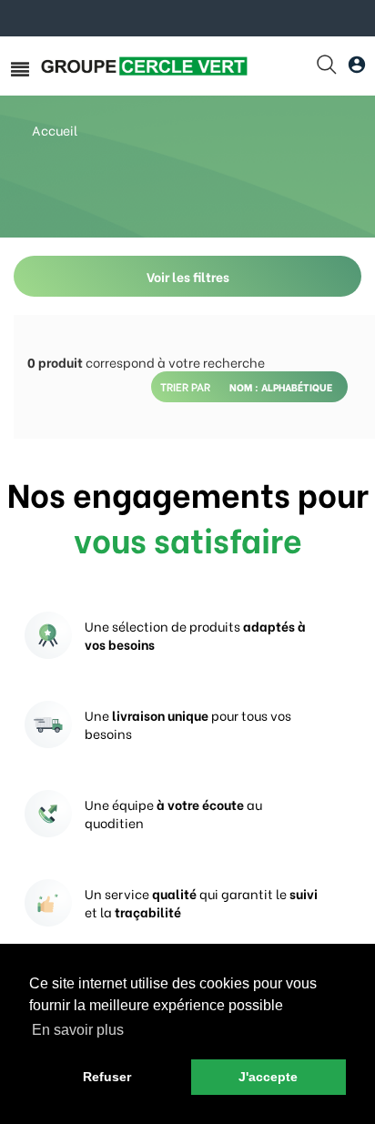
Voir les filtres (188, 276)
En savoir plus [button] (78, 1030)
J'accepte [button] (268, 1076)
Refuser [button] (107, 1076)
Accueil (54, 129)
